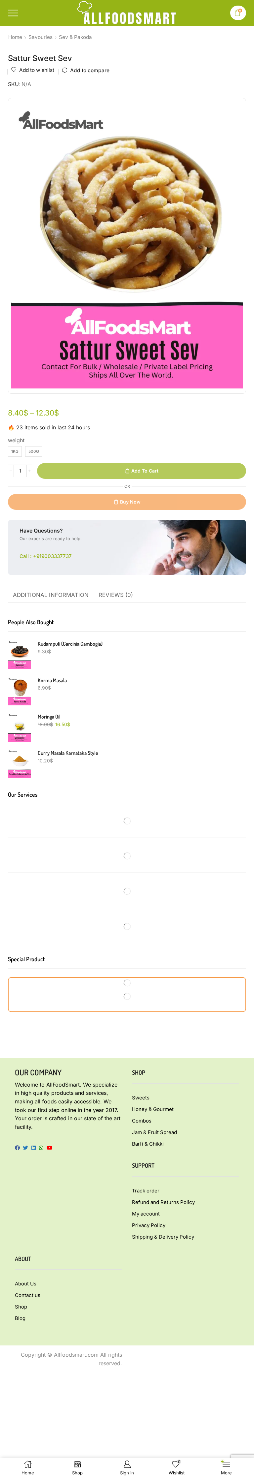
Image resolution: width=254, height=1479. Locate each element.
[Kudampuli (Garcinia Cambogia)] (19, 654)
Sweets (140, 1097)
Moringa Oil (49, 716)
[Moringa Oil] (19, 727)
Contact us (27, 1295)
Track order (145, 1190)
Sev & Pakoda (75, 37)
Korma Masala (52, 680)
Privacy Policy (148, 1225)
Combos (141, 1121)
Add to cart (144, 471)
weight (16, 440)
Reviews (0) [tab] (116, 595)
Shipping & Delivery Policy (163, 1237)
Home (15, 37)
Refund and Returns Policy (163, 1202)
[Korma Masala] (19, 691)
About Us (25, 1283)
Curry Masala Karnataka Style (68, 753)
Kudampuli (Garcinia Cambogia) (70, 643)
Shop (21, 1307)
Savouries (40, 37)
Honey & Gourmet (153, 1109)
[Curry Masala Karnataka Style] (19, 763)
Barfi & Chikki (148, 1144)
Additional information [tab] (51, 595)
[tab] (51, 595)
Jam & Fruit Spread (154, 1132)
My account (146, 1214)
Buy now (130, 502)
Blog (20, 1318)
